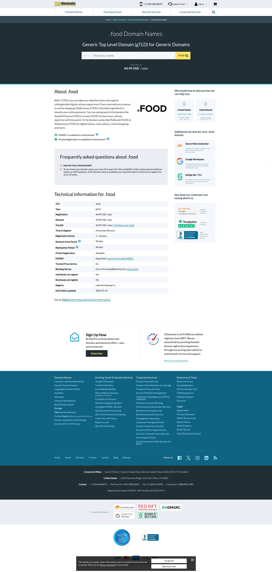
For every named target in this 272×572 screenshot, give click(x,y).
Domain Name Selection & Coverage (153, 385)
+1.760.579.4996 (154, 484)
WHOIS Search (184, 425)
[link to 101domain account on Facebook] (179, 459)
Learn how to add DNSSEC (120, 258)
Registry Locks (102, 422)
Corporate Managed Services (150, 422)
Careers (105, 457)
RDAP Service (183, 429)
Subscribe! (97, 353)
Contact (93, 457)
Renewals (59, 396)
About (68, 457)
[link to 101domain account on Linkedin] (206, 459)
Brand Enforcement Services (149, 414)
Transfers (58, 392)
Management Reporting (147, 418)
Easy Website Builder (105, 389)
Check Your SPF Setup (106, 418)
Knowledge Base (185, 385)
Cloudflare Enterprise (105, 399)
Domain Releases (65, 412)
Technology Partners (146, 437)
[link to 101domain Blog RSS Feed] (215, 459)
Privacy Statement (186, 414)
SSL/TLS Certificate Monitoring (110, 414)
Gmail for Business (104, 385)
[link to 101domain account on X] (188, 459)
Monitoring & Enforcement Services (153, 406)
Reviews (80, 457)
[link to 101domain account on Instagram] (197, 459)
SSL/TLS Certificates (105, 426)
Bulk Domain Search (64, 404)
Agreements (183, 410)
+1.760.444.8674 (205, 114)
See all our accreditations (176, 360)
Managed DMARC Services (108, 406)
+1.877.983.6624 (130, 484)
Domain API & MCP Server (67, 423)
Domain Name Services (147, 381)
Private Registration (64, 416)
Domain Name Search (64, 400)
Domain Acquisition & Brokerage (70, 420)
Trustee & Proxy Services (148, 389)
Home (57, 457)
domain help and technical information (86, 299)
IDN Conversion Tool (187, 389)
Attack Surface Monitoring (108, 410)
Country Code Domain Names (69, 381)
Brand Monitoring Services (149, 410)
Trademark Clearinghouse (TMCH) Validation (153, 397)
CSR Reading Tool (185, 392)
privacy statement (107, 565)
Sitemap (127, 457)
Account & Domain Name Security (152, 433)
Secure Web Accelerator (107, 392)
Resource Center (185, 381)
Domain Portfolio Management (151, 392)
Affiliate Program (185, 396)
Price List (181, 400)
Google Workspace (104, 381)
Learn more (132, 269)
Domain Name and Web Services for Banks (153, 442)
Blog (116, 457)
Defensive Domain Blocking (149, 403)
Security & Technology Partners (151, 429)
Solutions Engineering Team (108, 403)
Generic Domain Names (65, 385)
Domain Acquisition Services (150, 426)
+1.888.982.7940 (185, 484)
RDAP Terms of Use (186, 418)
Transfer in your (124, 225)
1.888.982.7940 (184, 114)
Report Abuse (183, 422)
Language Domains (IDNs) (67, 389)
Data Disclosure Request (189, 433)
